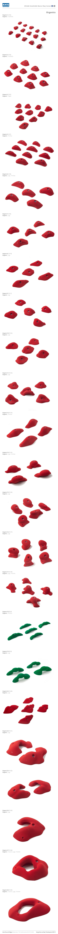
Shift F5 (54, 932)
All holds (26, 6)
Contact (48, 6)
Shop (44, 6)
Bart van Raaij (42, 932)
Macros (40, 6)
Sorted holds (33, 6)
